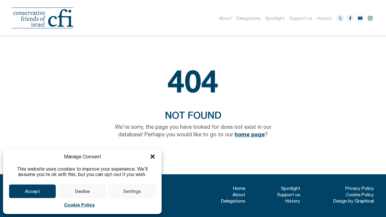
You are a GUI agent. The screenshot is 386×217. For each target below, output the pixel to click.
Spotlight (274, 18)
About (225, 18)
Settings (132, 191)
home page (250, 134)
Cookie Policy (79, 204)
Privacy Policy (359, 188)
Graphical (364, 200)
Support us (300, 18)
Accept (32, 191)
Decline (82, 191)
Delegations (248, 18)
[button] (153, 156)
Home (239, 188)
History (324, 18)
